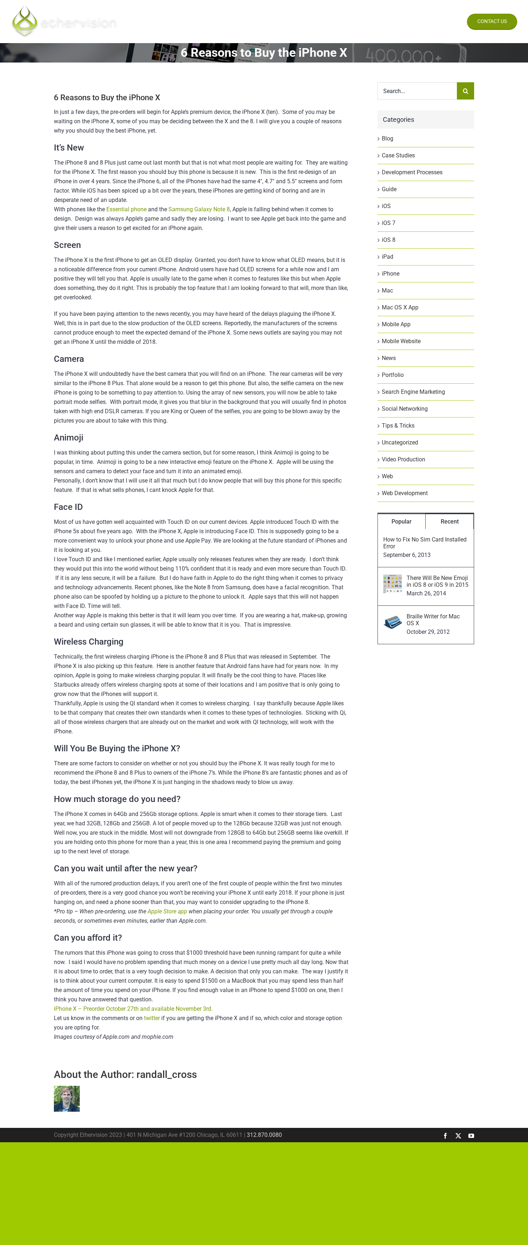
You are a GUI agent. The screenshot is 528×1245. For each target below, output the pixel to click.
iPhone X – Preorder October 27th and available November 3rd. (133, 1008)
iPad (387, 256)
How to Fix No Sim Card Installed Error (425, 543)
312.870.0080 (264, 1134)
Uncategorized (400, 442)
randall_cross (166, 1074)
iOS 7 (388, 223)
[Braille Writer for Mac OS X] (392, 617)
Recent (450, 521)
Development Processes (412, 172)
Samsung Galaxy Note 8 (199, 209)
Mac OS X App (400, 307)
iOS (386, 206)
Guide (389, 189)
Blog (387, 138)
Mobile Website (401, 341)
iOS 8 (388, 239)
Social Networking (405, 408)
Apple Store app (167, 911)
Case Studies (398, 155)
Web (387, 476)
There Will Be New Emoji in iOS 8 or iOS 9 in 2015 (437, 581)
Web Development (405, 493)
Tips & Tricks (398, 425)
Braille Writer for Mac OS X (433, 620)
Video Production (403, 459)
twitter (152, 1018)
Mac (387, 290)
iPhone (390, 273)
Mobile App (396, 324)
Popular (402, 521)
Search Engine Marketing (413, 391)
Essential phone (126, 209)
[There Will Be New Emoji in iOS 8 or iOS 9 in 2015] (392, 579)
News (389, 358)
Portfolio (393, 375)
